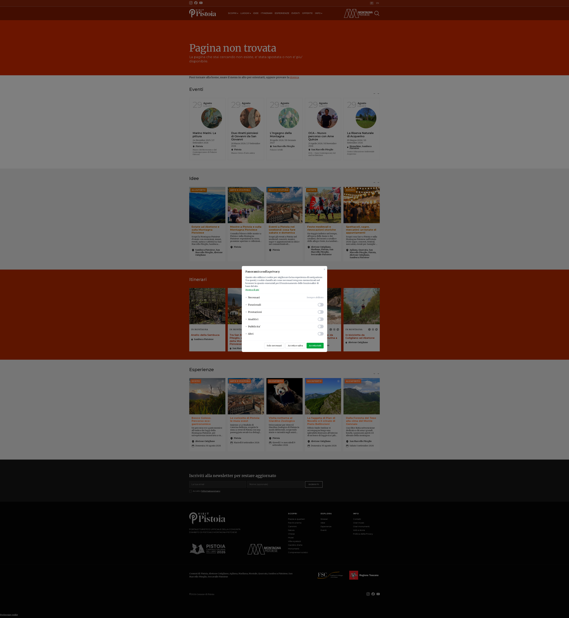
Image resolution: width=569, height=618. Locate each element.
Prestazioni (255, 311)
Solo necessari (274, 345)
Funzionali (254, 304)
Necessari (254, 297)
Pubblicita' (254, 326)
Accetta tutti (315, 345)
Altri (251, 333)
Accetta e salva (295, 345)
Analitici (253, 319)
